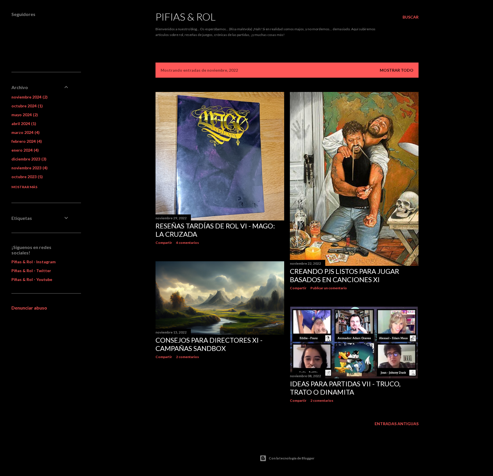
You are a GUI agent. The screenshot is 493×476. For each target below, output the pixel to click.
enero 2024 (24, 150)
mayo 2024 (24, 114)
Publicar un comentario (328, 288)
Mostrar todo (396, 70)
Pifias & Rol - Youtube (31, 279)
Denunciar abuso (29, 307)
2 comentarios (187, 357)
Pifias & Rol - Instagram (33, 261)
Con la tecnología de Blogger (291, 458)
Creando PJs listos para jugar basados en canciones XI (344, 275)
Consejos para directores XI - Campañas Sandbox (208, 344)
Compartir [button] (163, 242)
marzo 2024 (24, 132)
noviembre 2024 (28, 97)
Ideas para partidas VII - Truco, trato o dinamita (345, 387)
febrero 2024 (26, 141)
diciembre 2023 (28, 158)
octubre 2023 (26, 176)
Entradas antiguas (397, 423)
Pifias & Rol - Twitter (31, 270)
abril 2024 (23, 123)
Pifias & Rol (185, 16)
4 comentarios (187, 242)
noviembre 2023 (28, 167)
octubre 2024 (26, 105)
